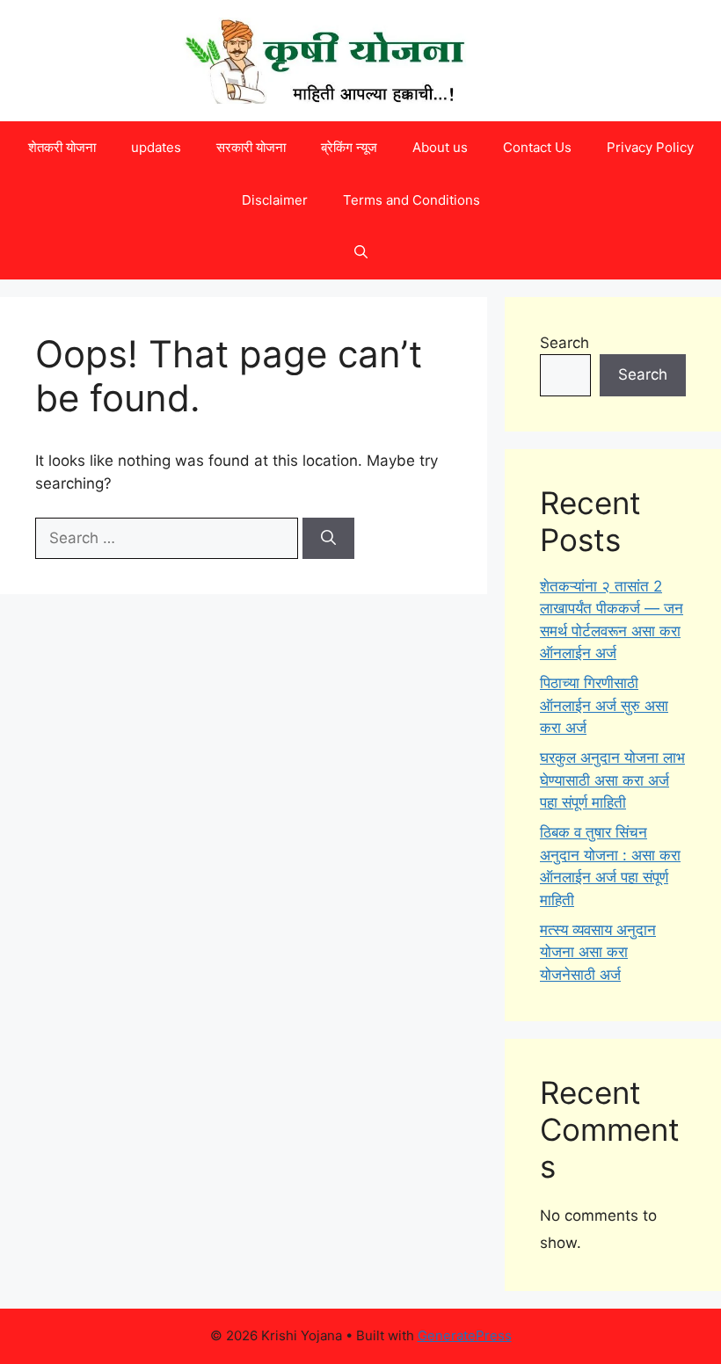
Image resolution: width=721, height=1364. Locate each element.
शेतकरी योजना (62, 147)
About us (440, 147)
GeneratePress (465, 1335)
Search (564, 343)
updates (156, 147)
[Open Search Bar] (361, 253)
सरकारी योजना (251, 147)
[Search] (328, 539)
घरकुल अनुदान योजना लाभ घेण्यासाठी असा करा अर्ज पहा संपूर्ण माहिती (612, 780)
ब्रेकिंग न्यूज (349, 147)
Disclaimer (275, 200)
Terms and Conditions (411, 200)
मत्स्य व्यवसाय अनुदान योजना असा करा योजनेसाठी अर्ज (598, 952)
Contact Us (537, 147)
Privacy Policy (650, 147)
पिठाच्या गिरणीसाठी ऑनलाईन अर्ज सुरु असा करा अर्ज (604, 705)
